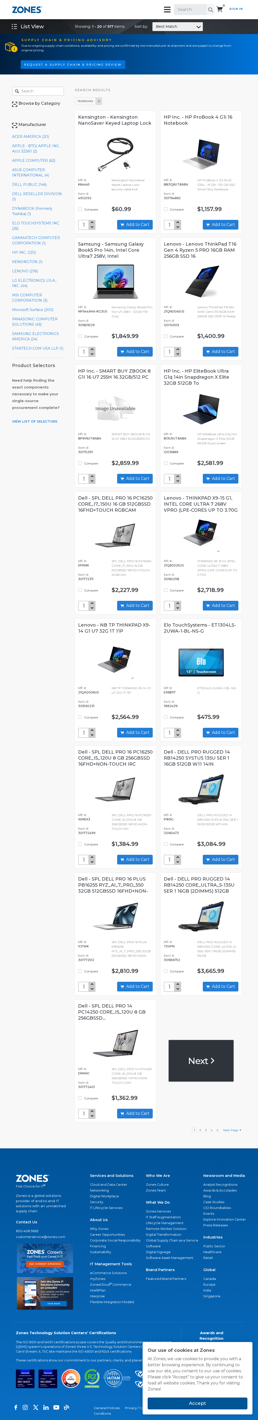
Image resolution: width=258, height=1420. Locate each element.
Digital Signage (158, 1252)
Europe (209, 1284)
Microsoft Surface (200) (32, 309)
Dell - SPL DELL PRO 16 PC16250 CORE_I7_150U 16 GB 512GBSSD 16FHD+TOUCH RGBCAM (115, 504)
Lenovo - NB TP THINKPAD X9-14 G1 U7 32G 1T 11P (114, 628)
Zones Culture (157, 1184)
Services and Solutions (111, 1175)
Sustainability (100, 1252)
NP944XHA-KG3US (92, 311)
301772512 (86, 960)
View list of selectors (34, 421)
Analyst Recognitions (220, 1184)
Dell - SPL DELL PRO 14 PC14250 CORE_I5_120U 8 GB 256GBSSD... (112, 1012)
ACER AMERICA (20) (30, 136)
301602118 (171, 579)
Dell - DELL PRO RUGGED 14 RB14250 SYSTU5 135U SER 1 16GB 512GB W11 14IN (197, 758)
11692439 (171, 706)
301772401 (86, 1087)
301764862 (172, 198)
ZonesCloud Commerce (110, 1284)
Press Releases (215, 1225)
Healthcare (212, 1252)
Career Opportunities (107, 1234)
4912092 (84, 198)
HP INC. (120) (24, 252)
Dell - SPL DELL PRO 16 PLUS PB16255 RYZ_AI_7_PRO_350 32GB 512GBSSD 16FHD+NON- (113, 885)
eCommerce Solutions (108, 1273)
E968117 (170, 692)
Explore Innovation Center (224, 1219)
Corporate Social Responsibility (115, 1240)
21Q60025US (174, 565)
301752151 (85, 452)
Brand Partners (160, 1270)
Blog (207, 1196)
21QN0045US (174, 311)
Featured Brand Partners (166, 1279)
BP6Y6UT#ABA (89, 438)
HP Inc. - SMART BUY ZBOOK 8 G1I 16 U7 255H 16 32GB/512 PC (114, 374)
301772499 (86, 833)
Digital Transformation (163, 1234)
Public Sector (214, 1246)
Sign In (236, 9)
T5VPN (169, 946)
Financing (98, 1246)
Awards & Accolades (220, 1190)
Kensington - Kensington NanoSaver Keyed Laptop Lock (114, 120)
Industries (212, 1237)
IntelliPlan (98, 1290)
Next (199, 1060)
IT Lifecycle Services (106, 1208)
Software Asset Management (169, 1258)
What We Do (158, 1202)
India (207, 1290)
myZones (97, 1279)
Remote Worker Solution (166, 1229)
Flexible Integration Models (112, 1302)
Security (96, 1202)
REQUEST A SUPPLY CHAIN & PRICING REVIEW (73, 64)
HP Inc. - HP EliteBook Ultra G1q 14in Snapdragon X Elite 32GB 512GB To (196, 377)
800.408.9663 (27, 1231)
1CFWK (83, 946)
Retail (208, 1258)
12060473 (171, 833)
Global (209, 1270)
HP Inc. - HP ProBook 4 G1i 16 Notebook (198, 120)
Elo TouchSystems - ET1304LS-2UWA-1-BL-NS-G (200, 628)
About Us (99, 1220)
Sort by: (156, 26)
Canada (209, 1279)
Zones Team (156, 1190)
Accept (197, 1403)
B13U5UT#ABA (175, 438)
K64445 (84, 184)
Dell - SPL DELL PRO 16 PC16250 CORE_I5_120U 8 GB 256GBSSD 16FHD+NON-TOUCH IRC (115, 758)
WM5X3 (84, 819)
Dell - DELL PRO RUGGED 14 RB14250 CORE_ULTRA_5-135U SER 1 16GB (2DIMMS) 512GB (199, 885)
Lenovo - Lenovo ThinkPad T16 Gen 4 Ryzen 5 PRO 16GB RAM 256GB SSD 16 (200, 250)
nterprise (97, 1296)
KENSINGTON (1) (27, 262)
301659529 (86, 325)
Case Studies (213, 1202)
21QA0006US (88, 692)
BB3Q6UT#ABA (176, 184)
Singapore (211, 1296)
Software (153, 1246)
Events (208, 1214)
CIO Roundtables (217, 1208)
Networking (99, 1190)
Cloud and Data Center (108, 1184)
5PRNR (83, 565)
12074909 (171, 325)
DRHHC (84, 1073)
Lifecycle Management (164, 1223)
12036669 (171, 452)
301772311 (85, 579)
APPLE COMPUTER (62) (33, 160)
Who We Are (158, 1175)
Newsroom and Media (224, 1175)
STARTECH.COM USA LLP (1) (37, 348)
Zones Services (158, 1211)
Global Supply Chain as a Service (172, 1240)
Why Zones (99, 1229)
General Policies (107, 1408)
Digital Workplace (104, 1196)
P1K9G (169, 819)
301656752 (172, 960)
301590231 (86, 706)
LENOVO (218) (25, 271)
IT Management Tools (111, 1264)
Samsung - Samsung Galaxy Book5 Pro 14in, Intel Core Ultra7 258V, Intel (111, 250)
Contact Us (26, 1222)
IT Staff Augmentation (163, 1217)
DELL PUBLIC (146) (29, 184)
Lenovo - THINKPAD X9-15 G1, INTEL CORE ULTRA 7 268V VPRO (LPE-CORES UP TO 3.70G (201, 504)
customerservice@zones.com (40, 1237)
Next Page (231, 1130)
